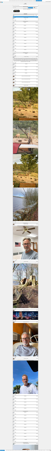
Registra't (50, 1)
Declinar (40, 0)
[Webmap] (35, 7)
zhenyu (15, 53)
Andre (14, 443)
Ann (14, 439)
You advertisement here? (25, 21)
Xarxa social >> (29, 9)
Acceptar (37, 0)
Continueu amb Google (17, 5)
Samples (15, 56)
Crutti (14, 261)
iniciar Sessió (47, 1)
